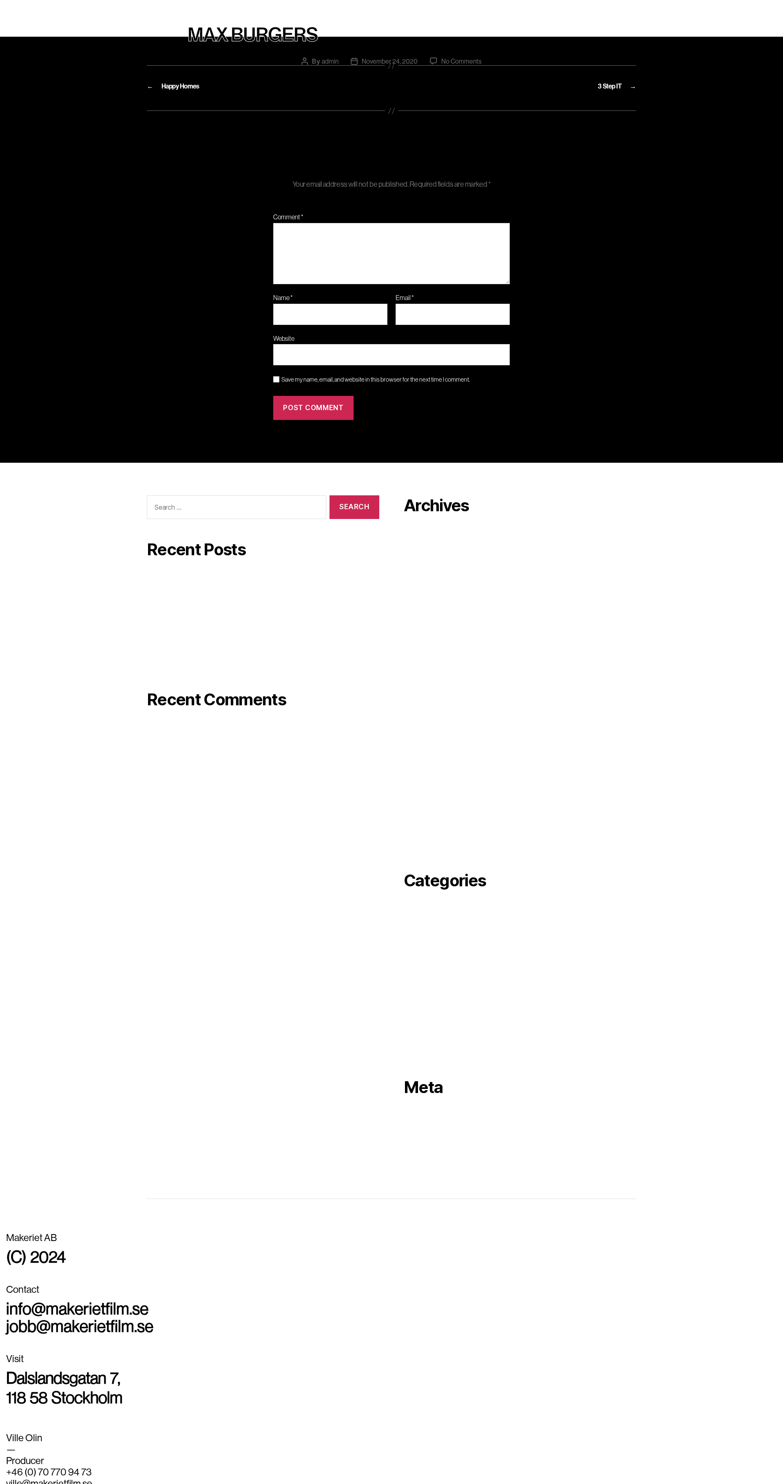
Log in (412, 1117)
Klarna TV (161, 663)
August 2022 (422, 661)
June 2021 (419, 788)
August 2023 (422, 563)
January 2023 (424, 619)
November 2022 (427, 633)
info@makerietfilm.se (63, 1302)
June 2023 (419, 577)
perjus (413, 980)
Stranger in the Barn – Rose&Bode (196, 642)
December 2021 (427, 746)
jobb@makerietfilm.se (65, 1316)
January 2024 (424, 535)
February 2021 (424, 830)
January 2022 (424, 732)
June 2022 (419, 675)
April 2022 (419, 704)
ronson (414, 994)
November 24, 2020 (390, 54)
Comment (288, 217)
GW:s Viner (163, 600)
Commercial (391, 7)
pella (411, 966)
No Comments (461, 54)
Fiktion (414, 952)
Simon (413, 1037)
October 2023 (424, 549)
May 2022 (418, 689)
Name (283, 298)
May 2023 (418, 591)
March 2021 (421, 816)
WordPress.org (425, 1159)
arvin (411, 924)
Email (405, 298)
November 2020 (427, 844)
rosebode (417, 1009)
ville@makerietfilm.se (49, 1463)
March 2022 (421, 717)
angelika (416, 910)
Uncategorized (425, 1051)
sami (411, 1022)
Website (283, 338)
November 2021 (426, 760)
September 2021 (428, 774)
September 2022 (428, 647)
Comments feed (427, 1145)
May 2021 (417, 802)
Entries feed (421, 1130)
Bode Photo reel (170, 621)
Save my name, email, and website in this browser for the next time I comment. (375, 379)
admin (330, 54)
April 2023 (419, 605)
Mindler (158, 579)
